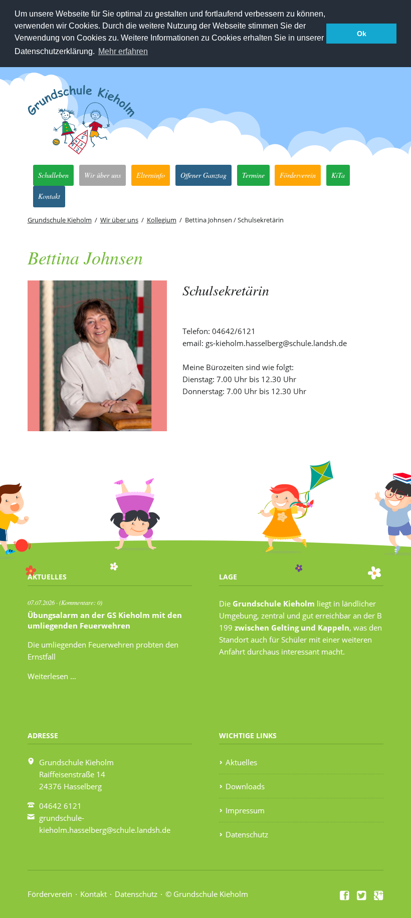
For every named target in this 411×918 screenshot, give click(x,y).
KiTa (338, 175)
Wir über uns (102, 175)
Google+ (379, 895)
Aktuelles (241, 762)
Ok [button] (361, 34)
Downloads (245, 786)
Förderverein (298, 175)
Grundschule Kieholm (60, 219)
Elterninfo (150, 175)
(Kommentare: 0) (80, 602)
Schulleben (53, 175)
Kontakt (49, 196)
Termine (253, 175)
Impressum (245, 810)
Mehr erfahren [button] (123, 51)
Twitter (362, 895)
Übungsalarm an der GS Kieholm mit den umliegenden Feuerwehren (105, 620)
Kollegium (161, 219)
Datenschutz (247, 834)
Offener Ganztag (203, 175)
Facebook (345, 895)
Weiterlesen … (52, 676)
